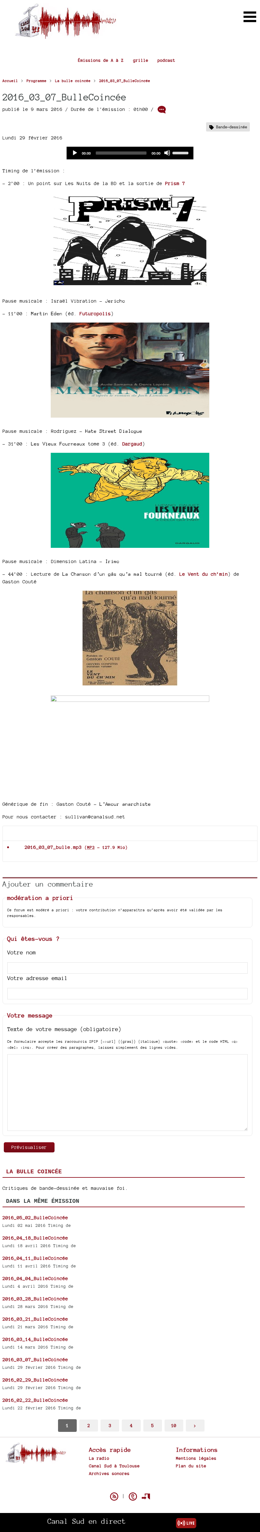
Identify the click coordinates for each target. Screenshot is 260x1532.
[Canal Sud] (65, 36)
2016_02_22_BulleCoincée (35, 1400)
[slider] (181, 152)
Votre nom (21, 952)
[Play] (74, 153)
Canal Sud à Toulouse (114, 1465)
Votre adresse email (37, 978)
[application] (130, 153)
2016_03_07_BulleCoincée (35, 1359)
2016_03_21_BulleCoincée (35, 1319)
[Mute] (167, 153)
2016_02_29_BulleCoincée (35, 1379)
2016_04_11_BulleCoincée (35, 1258)
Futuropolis (95, 313)
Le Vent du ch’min (203, 574)
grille (140, 60)
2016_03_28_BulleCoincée (35, 1298)
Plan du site (191, 1465)
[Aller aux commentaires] (162, 110)
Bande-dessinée (231, 127)
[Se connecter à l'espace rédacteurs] (146, 1496)
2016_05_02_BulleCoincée (35, 1217)
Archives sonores (109, 1473)
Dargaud (132, 443)
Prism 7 (175, 183)
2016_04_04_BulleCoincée (35, 1278)
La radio (99, 1458)
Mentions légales (196, 1458)
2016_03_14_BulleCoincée (35, 1339)
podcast (166, 60)
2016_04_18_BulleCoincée (35, 1237)
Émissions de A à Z (101, 60)
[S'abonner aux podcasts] (133, 1496)
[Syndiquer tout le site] (114, 1496)
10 (173, 1425)
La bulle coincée (34, 1172)
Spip (130, 1485)
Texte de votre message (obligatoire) (64, 1029)
